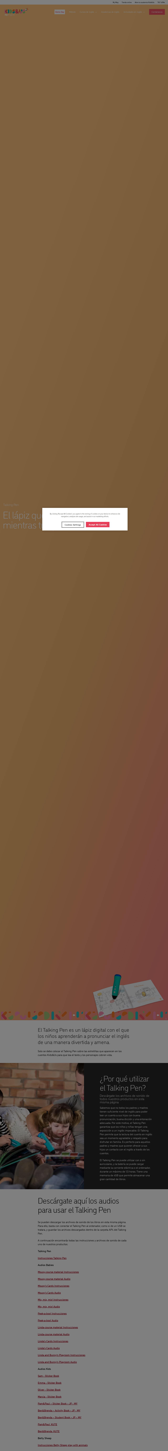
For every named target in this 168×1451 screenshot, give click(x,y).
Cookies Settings (73, 524)
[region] (85, 519)
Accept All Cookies (98, 524)
